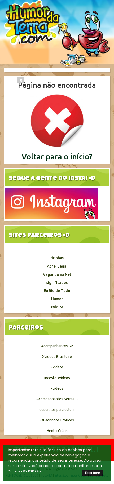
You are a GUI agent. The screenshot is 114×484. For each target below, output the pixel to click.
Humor (57, 299)
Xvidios (57, 307)
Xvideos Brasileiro (57, 356)
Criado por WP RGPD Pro (24, 471)
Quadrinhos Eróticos (57, 420)
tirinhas (57, 258)
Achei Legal (57, 266)
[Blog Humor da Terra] (57, 33)
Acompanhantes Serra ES (57, 399)
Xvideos (57, 367)
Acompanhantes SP (57, 346)
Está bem (92, 472)
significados (57, 283)
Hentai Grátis (57, 431)
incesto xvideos (57, 378)
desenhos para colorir (57, 409)
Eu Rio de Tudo (57, 290)
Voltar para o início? (57, 156)
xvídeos (57, 388)
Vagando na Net (57, 274)
